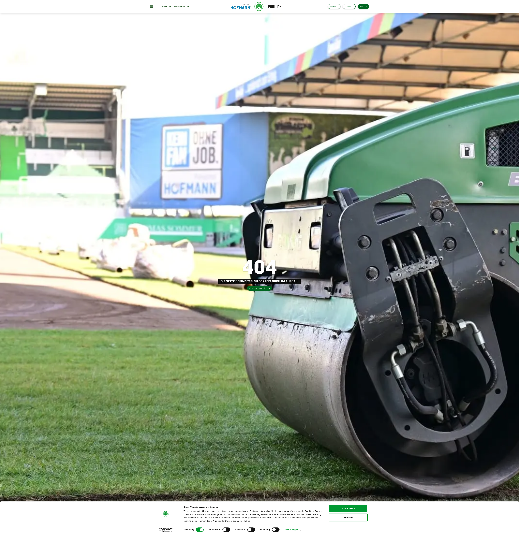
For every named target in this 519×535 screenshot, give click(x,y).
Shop (362, 6)
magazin (166, 6)
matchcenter (181, 6)
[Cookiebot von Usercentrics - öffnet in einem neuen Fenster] (165, 530)
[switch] (226, 529)
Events (348, 6)
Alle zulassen (348, 508)
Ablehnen (348, 517)
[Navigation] (151, 6)
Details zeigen (291, 530)
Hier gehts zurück (258, 288)
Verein (333, 6)
